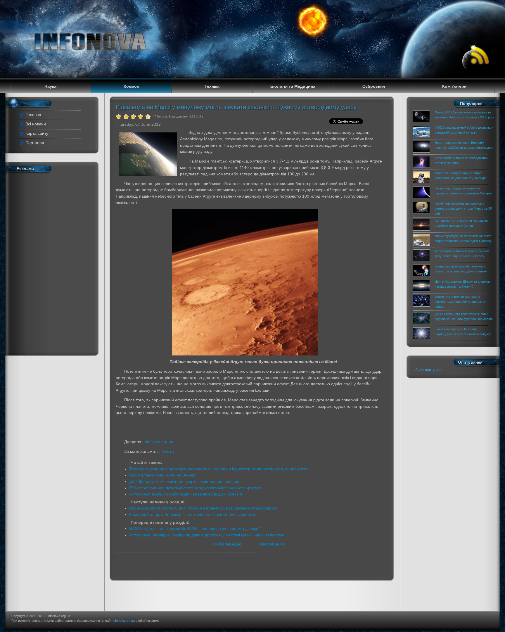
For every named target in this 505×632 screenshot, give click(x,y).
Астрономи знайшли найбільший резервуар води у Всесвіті (185, 494)
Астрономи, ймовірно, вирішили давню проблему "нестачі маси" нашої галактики (206, 535)
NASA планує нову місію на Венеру (162, 475)
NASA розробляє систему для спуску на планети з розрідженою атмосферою (203, 508)
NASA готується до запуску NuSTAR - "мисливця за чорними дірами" (194, 528)
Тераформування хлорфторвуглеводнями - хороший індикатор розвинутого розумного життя (218, 469)
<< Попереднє (228, 544)
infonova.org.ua (124, 620)
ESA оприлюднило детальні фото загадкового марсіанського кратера (195, 488)
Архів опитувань (428, 370)
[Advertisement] (48, 262)
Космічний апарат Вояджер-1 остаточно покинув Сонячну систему (192, 514)
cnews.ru (165, 451)
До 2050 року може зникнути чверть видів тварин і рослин (184, 481)
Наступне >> (272, 544)
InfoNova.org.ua (158, 441)
